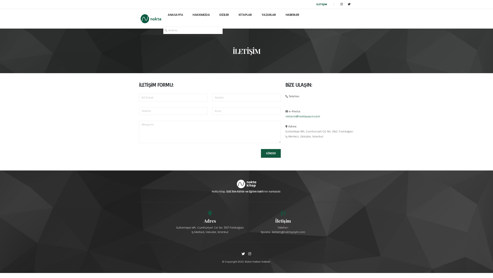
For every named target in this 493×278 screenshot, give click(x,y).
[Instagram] (342, 4)
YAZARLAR (269, 15)
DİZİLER (224, 15)
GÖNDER (271, 153)
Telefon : (283, 228)
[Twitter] (349, 4)
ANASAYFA (175, 15)
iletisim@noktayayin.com (302, 116)
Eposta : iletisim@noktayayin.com (283, 232)
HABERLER (292, 15)
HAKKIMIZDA (201, 15)
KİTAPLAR (245, 15)
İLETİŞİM (321, 4)
